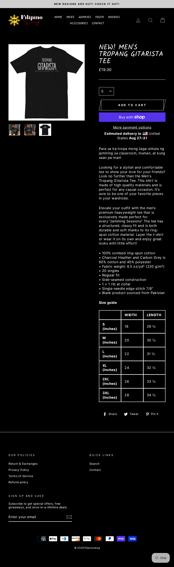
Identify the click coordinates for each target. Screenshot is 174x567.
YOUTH (99, 17)
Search (94, 463)
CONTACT (98, 23)
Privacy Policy (18, 470)
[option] (87, 4)
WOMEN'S (85, 17)
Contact (95, 470)
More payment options (132, 127)
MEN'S (70, 17)
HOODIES (114, 17)
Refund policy (18, 482)
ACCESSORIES (79, 23)
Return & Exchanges (23, 463)
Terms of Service (20, 476)
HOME (58, 17)
